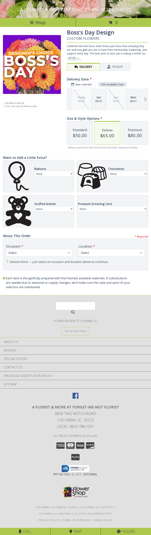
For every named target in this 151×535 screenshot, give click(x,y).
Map (77, 531)
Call (26, 531)
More (72, 58)
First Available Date (112, 84)
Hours (128, 531)
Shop (40, 22)
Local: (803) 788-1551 (75, 426)
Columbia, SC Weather (55, 513)
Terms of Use (103, 520)
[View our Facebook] (75, 397)
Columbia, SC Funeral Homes (57, 507)
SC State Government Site (93, 513)
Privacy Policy (48, 520)
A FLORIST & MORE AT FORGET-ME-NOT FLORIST (75, 9)
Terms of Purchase (76, 520)
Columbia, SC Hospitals (98, 507)
